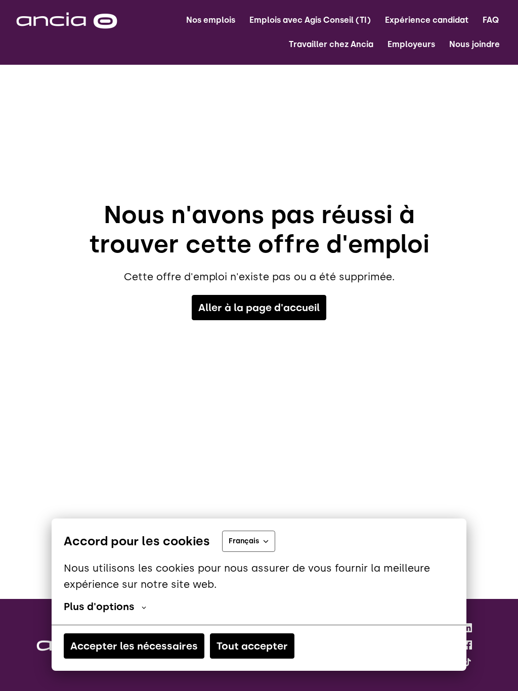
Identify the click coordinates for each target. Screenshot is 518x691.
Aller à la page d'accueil (259, 307)
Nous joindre (474, 44)
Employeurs (411, 44)
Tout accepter (252, 646)
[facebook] (467, 645)
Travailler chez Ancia (331, 44)
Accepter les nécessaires (134, 646)
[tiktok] (467, 662)
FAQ (491, 20)
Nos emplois (210, 20)
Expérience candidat (426, 20)
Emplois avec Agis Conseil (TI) (310, 20)
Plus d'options (99, 606)
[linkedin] (467, 627)
